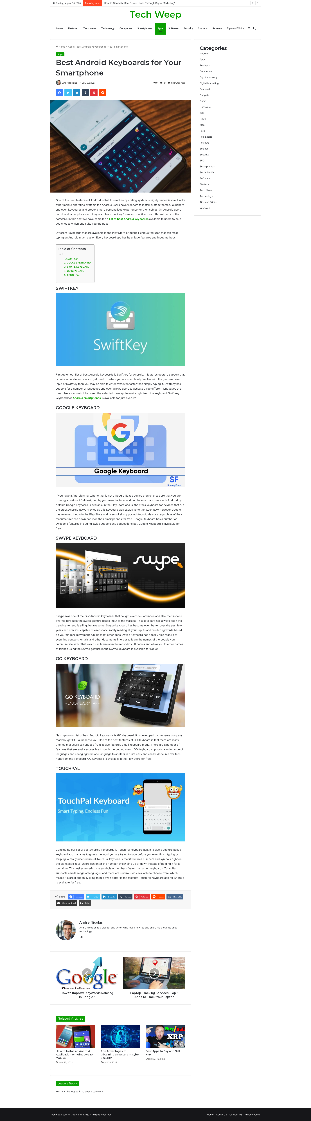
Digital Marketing (209, 83)
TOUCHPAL (73, 275)
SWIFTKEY (72, 258)
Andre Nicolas (69, 82)
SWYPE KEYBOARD (78, 266)
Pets (202, 130)
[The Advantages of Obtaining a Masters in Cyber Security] (120, 1036)
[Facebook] (59, 92)
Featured (73, 28)
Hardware (205, 107)
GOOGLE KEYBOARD (79, 262)
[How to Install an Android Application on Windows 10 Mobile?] (75, 1036)
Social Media (207, 172)
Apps (160, 28)
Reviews (217, 28)
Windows (205, 208)
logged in (76, 1091)
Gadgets (204, 95)
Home (59, 28)
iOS (202, 112)
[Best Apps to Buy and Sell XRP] (165, 1036)
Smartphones (144, 28)
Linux (203, 118)
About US (221, 1114)
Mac (202, 124)
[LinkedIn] (76, 92)
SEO (202, 160)
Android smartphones (87, 398)
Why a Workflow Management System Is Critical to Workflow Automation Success (149, 3)
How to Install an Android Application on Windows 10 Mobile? (74, 1054)
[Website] (81, 937)
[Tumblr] (85, 92)
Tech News (89, 28)
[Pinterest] (94, 92)
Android (204, 53)
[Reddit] (102, 92)
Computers (126, 28)
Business (205, 65)
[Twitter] (68, 92)
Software (173, 28)
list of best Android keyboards (128, 219)
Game (203, 101)
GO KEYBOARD (75, 270)
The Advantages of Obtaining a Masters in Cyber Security (120, 1054)
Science (204, 148)
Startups (203, 28)
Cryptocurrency (208, 77)
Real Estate (206, 136)
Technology (107, 28)
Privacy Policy (252, 1114)
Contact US (235, 1114)
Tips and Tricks (235, 28)
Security (188, 28)
